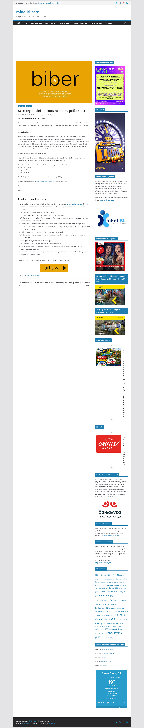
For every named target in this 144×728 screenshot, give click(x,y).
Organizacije (50, 23)
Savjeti (122, 611)
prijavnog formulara (74, 204)
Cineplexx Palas (109, 579)
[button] (56, 23)
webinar (114, 629)
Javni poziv (103, 588)
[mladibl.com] (18, 23)
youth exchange (100, 633)
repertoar (122, 608)
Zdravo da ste (107, 638)
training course (104, 623)
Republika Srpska (101, 611)
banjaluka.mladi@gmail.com (110, 536)
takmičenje (122, 620)
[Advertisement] (72, 46)
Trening (119, 623)
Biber (36, 115)
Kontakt (109, 23)
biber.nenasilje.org (33, 275)
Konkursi (29, 106)
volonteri (117, 626)
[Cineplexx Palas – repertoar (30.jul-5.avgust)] (108, 444)
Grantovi (118, 585)
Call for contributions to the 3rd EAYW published (36, 284)
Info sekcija (64, 23)
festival (113, 582)
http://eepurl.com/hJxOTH (104, 563)
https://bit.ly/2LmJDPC (106, 200)
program (105, 604)
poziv (118, 600)
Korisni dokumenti (81, 23)
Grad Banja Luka (104, 585)
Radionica (102, 607)
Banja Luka (107, 575)
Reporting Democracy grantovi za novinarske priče (73, 284)
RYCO (113, 611)
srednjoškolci (108, 615)
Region (52, 115)
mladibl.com (27, 11)
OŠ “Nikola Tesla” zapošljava (46, 2)
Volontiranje (101, 629)
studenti (109, 619)
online (104, 595)
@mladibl (103, 657)
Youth (123, 629)
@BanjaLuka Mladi (107, 661)
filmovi (121, 582)
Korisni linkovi (96, 23)
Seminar (99, 615)
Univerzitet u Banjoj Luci (103, 626)
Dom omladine (36, 23)
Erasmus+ (104, 582)
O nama (25, 23)
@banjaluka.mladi (108, 649)
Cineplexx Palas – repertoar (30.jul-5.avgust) (124, 453)
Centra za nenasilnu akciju (46, 181)
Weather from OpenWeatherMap (111, 707)
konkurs (40, 115)
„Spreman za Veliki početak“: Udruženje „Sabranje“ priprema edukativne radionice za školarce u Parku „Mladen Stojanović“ (124, 395)
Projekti (116, 604)
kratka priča (46, 115)
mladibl (30, 115)
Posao (106, 600)
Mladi (117, 591)
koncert (113, 588)
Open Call (116, 596)
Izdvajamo (21, 106)
